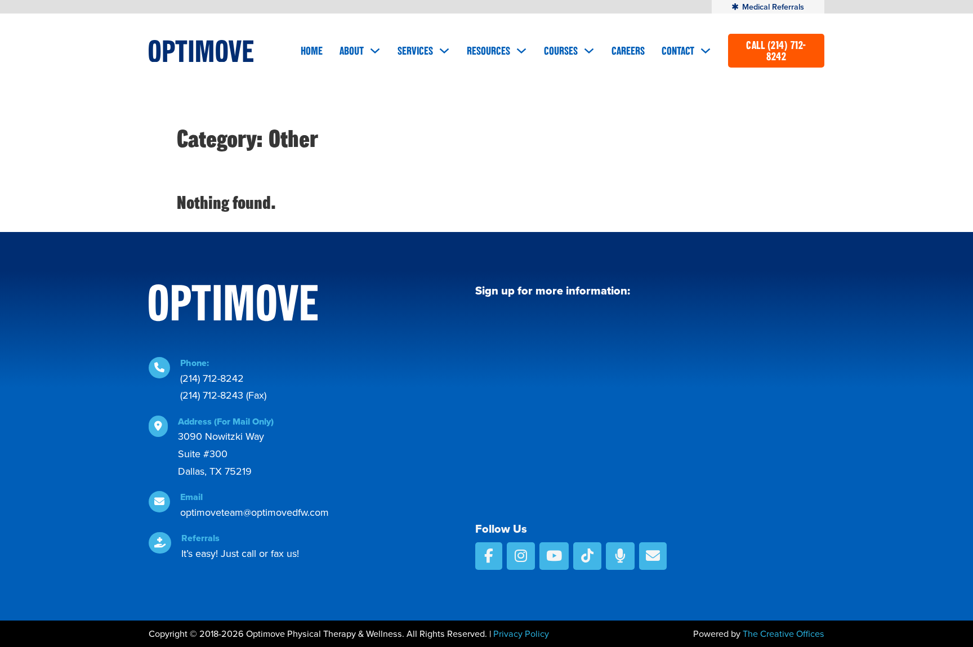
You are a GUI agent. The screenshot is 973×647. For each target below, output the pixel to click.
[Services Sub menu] (444, 50)
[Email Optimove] (653, 556)
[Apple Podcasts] (620, 556)
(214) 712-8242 (212, 378)
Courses (561, 50)
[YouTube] (554, 556)
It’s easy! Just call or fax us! (240, 553)
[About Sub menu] (375, 50)
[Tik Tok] (587, 556)
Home (312, 50)
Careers (628, 50)
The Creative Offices (783, 633)
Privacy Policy (521, 633)
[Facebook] (488, 556)
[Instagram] (521, 556)
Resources (488, 50)
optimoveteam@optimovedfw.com (254, 512)
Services (415, 50)
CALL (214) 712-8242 (776, 51)
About (352, 50)
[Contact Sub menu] (705, 50)
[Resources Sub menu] (521, 50)
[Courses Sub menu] (589, 50)
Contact (678, 50)
